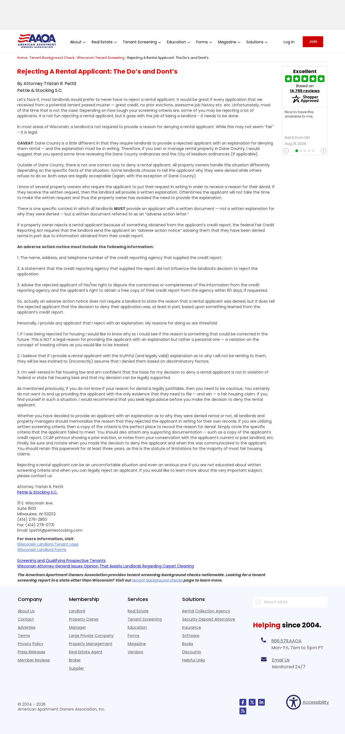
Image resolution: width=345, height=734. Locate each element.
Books (187, 643)
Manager (77, 627)
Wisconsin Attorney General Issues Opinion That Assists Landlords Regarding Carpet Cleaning (105, 566)
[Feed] (242, 711)
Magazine (137, 643)
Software (190, 635)
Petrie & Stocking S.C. (37, 492)
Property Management (90, 643)
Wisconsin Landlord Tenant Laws (48, 544)
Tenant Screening (145, 619)
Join (313, 41)
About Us (26, 611)
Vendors (135, 652)
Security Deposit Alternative (208, 619)
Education (137, 627)
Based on (305, 88)
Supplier (76, 668)
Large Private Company (91, 635)
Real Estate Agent (86, 652)
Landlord (77, 611)
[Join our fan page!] (242, 702)
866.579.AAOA (286, 641)
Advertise (26, 627)
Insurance (191, 627)
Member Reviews (34, 660)
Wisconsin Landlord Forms (41, 549)
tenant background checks (157, 580)
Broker (75, 660)
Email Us (281, 660)
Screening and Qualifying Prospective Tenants (61, 560)
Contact (26, 619)
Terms (24, 635)
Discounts (191, 652)
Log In (289, 42)
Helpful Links (193, 660)
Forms (133, 635)
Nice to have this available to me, (299, 114)
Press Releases (31, 652)
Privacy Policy (30, 643)
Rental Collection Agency (206, 611)
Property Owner (84, 619)
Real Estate (138, 611)
